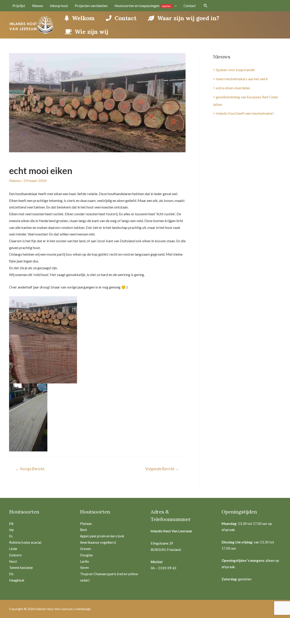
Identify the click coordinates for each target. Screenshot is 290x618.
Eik (11, 523)
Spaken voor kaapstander (235, 70)
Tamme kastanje (21, 567)
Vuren (84, 567)
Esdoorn (15, 555)
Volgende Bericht (162, 468)
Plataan (86, 523)
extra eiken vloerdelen (233, 88)
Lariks (84, 561)
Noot (13, 561)
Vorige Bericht (30, 468)
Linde (13, 549)
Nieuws (15, 180)
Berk (83, 530)
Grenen (85, 549)
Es (11, 536)
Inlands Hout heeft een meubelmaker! (245, 113)
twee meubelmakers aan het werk (242, 79)
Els (11, 574)
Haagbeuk (16, 580)
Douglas (86, 555)
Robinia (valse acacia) (25, 542)
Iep (11, 530)
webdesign (83, 609)
